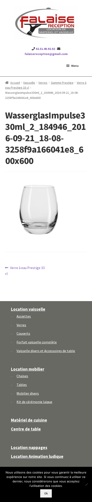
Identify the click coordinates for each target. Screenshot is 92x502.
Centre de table (26, 429)
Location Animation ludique (37, 456)
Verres (42, 83)
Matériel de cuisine (29, 420)
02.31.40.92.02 (45, 49)
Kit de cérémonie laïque (34, 402)
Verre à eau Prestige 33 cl (25, 270)
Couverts (23, 333)
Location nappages (29, 447)
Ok (46, 493)
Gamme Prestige (62, 83)
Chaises (22, 376)
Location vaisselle (28, 309)
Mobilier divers (28, 393)
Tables (22, 384)
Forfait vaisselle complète (37, 342)
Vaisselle (29, 83)
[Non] (86, 484)
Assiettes (24, 316)
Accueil (15, 83)
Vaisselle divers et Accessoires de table (46, 351)
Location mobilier (27, 369)
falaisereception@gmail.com (46, 54)
